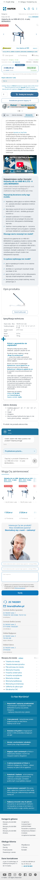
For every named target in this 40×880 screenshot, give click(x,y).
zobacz (20, 658)
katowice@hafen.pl (7, 652)
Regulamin (6, 845)
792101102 (22, 615)
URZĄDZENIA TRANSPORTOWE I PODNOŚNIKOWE (26, 824)
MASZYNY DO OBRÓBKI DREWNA (9, 832)
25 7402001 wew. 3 (9, 636)
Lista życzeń (9, 55)
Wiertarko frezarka (13, 670)
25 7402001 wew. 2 (9, 648)
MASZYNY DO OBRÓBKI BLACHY (9, 827)
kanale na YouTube (20, 132)
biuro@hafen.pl (15, 606)
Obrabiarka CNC (12, 689)
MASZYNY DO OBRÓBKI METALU (9, 823)
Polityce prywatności (20, 588)
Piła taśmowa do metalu (15, 667)
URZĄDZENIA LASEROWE (28, 835)
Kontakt (24, 850)
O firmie (24, 847)
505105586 (14, 615)
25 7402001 (14, 602)
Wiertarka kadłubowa (14, 681)
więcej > (35, 48)
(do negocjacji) (16, 62)
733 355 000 (7, 638)
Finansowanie (7, 850)
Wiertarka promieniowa (15, 684)
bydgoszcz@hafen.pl (8, 640)
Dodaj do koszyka (26, 94)
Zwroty (5, 847)
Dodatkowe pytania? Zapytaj (19, 100)
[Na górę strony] (4, 115)
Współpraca (25, 845)
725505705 (6, 615)
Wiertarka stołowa (12, 678)
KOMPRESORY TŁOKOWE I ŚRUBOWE (28, 832)
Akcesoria (29, 115)
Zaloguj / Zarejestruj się (28, 2)
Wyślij (20, 593)
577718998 (6, 627)
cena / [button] (8, 70)
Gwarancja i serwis (9, 852)
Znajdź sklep (10, 2)
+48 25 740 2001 (28, 866)
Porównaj (23, 55)
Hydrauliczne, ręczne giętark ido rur (28, 14)
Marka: (33, 17)
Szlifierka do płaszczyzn (14, 686)
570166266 (6, 650)
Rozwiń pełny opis (20, 312)
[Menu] (36, 8)
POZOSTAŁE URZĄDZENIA (28, 829)
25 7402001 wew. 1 (9, 613)
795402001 (14, 627)
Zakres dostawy (17, 115)
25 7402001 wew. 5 (9, 624)
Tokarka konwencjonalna (15, 664)
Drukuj (35, 55)
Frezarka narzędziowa (14, 675)
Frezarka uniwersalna (14, 673)
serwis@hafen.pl (7, 629)
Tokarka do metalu (13, 661)
